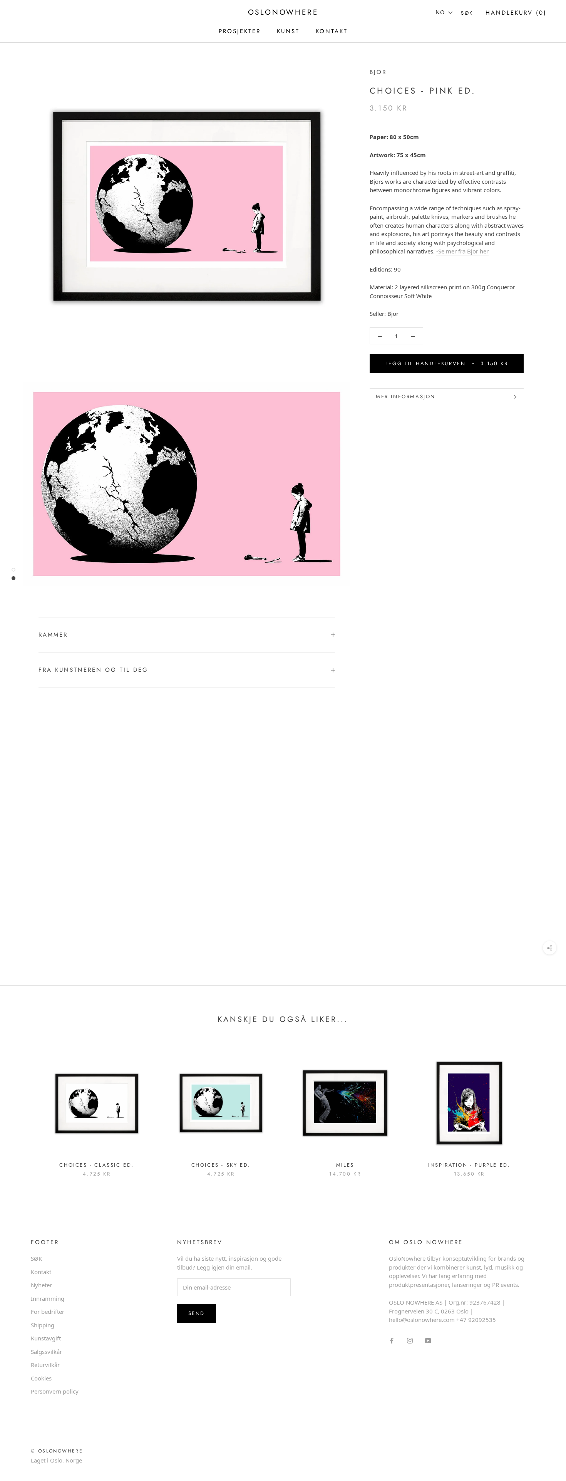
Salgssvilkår (46, 1351)
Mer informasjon (405, 396)
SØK (36, 1258)
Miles (345, 1165)
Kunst (288, 31)
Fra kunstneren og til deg (93, 670)
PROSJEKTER (240, 31)
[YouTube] (428, 1340)
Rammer (53, 635)
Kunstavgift (46, 1338)
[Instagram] (410, 1340)
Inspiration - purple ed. (469, 1165)
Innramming (47, 1298)
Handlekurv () (516, 12)
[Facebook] (392, 1340)
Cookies (41, 1378)
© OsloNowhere (57, 1450)
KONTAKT (332, 31)
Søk (467, 13)
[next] (542, 1106)
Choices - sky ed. (221, 1165)
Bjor (378, 72)
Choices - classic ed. (96, 1165)
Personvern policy (55, 1391)
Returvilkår (45, 1365)
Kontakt (41, 1272)
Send (196, 1313)
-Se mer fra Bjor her (462, 251)
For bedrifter (47, 1311)
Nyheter (41, 1285)
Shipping (42, 1325)
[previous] (24, 1106)
